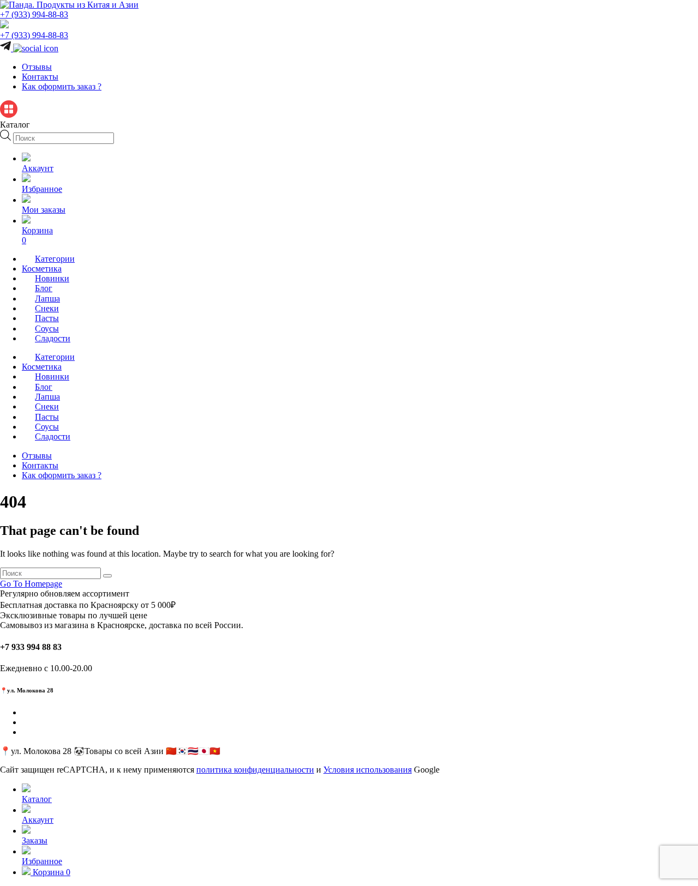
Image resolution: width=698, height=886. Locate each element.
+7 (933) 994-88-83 (34, 14)
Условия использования (367, 769)
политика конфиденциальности (255, 769)
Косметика (42, 268)
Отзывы (37, 66)
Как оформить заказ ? (61, 86)
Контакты (40, 76)
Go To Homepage (31, 583)
